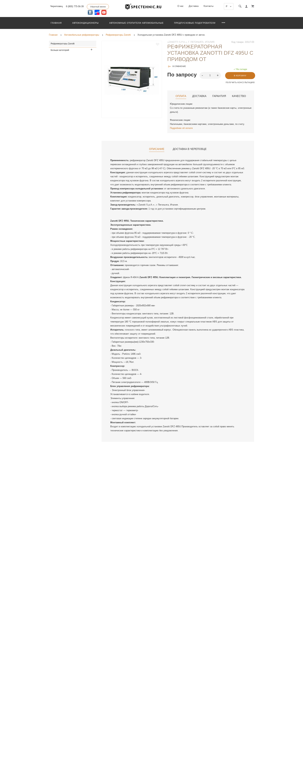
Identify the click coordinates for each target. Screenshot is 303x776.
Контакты (208, 6)
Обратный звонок (98, 7)
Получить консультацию (240, 82)
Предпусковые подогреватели (195, 23)
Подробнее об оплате (181, 128)
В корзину (240, 76)
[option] (131, 79)
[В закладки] (157, 44)
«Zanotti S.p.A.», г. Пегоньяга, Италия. (191, 42)
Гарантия (219, 96)
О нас (180, 6)
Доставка (193, 6)
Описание (156, 149)
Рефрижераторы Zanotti (63, 43)
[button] (218, 75)
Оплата (181, 96)
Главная (56, 23)
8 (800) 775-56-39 (75, 6)
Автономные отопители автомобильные (136, 23)
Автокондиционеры (85, 23)
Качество (239, 96)
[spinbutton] (210, 75)
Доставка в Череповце (190, 149)
